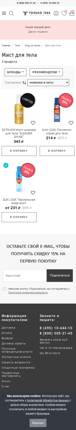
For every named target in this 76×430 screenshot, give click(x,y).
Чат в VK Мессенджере (56, 347)
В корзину (19, 150)
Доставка (8, 327)
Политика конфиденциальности (17, 350)
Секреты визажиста (16, 362)
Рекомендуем (45, 72)
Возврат (8, 338)
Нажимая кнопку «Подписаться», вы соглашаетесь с (38, 290)
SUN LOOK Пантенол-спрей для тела (57, 131)
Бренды (14, 72)
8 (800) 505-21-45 (26, 3)
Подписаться (60, 275)
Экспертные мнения (16, 357)
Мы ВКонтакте (50, 353)
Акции (6, 381)
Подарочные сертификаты (11, 374)
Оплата (7, 333)
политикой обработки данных (48, 400)
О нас (6, 386)
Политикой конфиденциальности (28, 292)
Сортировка (13, 82)
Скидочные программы (18, 367)
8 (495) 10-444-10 (50, 3)
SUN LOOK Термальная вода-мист (19, 201)
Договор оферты (14, 343)
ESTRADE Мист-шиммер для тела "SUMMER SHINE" (19, 133)
